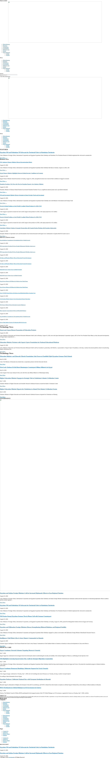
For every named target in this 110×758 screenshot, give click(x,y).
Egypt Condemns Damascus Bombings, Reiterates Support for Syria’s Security (24, 668)
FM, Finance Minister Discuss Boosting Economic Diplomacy (13, 304)
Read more (3, 698)
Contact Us (5, 731)
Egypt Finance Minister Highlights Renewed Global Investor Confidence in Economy (21, 173)
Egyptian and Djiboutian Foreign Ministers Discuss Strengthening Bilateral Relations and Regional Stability (33, 627)
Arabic (7, 53)
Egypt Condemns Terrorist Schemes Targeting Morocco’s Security (20, 650)
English (8, 55)
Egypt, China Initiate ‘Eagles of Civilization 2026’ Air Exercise (13, 322)
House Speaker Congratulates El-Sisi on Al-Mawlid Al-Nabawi (13, 310)
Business (5, 45)
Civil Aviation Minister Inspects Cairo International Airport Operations (15, 299)
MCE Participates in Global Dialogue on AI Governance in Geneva (20, 687)
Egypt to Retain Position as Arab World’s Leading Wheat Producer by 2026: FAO (21, 206)
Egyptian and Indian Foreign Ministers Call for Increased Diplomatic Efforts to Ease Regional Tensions (31, 593)
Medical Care (6, 49)
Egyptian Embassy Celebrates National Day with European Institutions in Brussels (25, 679)
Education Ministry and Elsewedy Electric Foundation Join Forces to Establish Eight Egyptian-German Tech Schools (36, 356)
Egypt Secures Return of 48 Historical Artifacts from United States (14, 281)
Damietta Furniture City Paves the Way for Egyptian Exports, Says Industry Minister (21, 184)
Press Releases (6, 52)
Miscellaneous (6, 44)
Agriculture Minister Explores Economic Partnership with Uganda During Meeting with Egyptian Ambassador (28, 228)
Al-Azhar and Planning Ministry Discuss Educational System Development (15, 257)
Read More (2, 339)
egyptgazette (12, 757)
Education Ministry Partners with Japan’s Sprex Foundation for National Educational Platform (29, 342)
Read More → (3, 158)
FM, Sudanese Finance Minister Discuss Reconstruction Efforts (16, 162)
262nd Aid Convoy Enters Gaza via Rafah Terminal (11, 269)
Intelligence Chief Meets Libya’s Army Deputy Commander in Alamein (21, 638)
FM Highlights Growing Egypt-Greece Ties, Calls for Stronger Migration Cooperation (26, 658)
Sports (4, 51)
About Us (5, 732)
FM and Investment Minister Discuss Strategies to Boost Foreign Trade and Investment (22, 195)
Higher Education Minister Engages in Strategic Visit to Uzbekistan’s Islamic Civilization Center (29, 378)
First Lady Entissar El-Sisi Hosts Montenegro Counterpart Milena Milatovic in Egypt (26, 367)
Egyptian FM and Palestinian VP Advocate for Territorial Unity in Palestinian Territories (27, 152)
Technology (6, 47)
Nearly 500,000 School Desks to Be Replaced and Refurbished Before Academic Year (17, 293)
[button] (55, 57)
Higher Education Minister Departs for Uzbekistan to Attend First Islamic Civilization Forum (28, 389)
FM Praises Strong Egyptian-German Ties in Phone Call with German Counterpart (25, 616)
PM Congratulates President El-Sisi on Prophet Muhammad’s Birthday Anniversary (17, 246)
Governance (6, 48)
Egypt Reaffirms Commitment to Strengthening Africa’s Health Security (15, 240)
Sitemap (5, 735)
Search (1, 75)
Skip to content (3, 0)
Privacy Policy (6, 734)
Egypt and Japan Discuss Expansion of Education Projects (18, 330)
